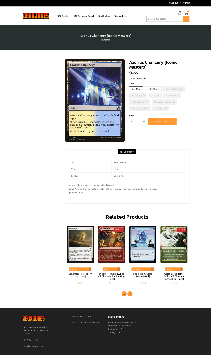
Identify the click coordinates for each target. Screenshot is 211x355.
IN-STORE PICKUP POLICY (86, 322)
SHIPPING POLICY (82, 316)
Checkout (173, 3)
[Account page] (180, 13)
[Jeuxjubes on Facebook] (17, 3)
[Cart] (186, 13)
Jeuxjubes (105, 40)
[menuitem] (63, 16)
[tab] (127, 151)
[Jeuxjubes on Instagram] (23, 3)
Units (131, 115)
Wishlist (186, 3)
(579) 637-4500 (31, 339)
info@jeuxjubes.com (34, 346)
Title (131, 84)
